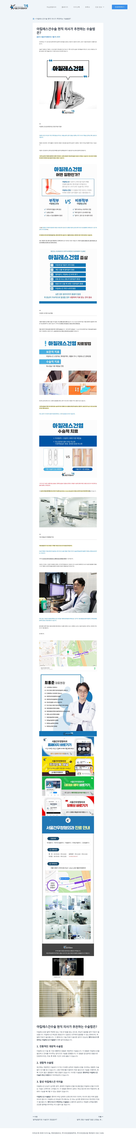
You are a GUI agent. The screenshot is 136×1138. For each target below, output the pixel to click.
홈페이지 (65, 7)
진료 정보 (98, 7)
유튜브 (87, 7)
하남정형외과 (51, 7)
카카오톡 (76, 7)
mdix (102, 1133)
